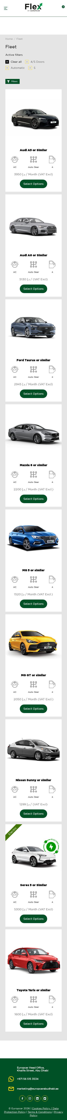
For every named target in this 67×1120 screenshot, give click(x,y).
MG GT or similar (33, 675)
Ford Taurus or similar (33, 360)
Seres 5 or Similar (33, 885)
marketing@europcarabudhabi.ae (37, 1088)
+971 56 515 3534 (27, 1078)
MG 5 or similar (33, 570)
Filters (14, 81)
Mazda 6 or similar (33, 465)
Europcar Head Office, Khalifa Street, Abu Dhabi (32, 1069)
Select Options (33, 184)
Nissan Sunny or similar (33, 780)
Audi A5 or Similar (33, 150)
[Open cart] (61, 8)
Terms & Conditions (40, 1112)
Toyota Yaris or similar (34, 990)
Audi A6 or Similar (33, 255)
